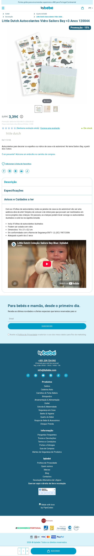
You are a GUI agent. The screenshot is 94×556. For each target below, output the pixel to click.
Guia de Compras (47, 448)
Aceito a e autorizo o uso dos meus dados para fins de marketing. (48, 334)
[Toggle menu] (3, 8)
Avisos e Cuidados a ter (19, 199)
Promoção (76, 27)
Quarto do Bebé (47, 417)
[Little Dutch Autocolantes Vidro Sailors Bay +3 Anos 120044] (47, 109)
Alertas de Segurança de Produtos (47, 452)
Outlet (47, 403)
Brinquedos (47, 396)
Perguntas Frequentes (47, 435)
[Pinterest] (10, 171)
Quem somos (47, 466)
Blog (47, 473)
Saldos (47, 386)
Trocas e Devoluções (47, 438)
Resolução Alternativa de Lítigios (47, 480)
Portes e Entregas (47, 445)
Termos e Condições (47, 442)
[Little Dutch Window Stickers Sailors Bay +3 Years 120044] (38, 109)
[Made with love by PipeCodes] (47, 506)
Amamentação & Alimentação (47, 400)
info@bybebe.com (47, 370)
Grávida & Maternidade (47, 407)
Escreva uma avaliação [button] (50, 128)
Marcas (47, 470)
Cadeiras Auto (47, 389)
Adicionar (55, 551)
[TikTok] (27, 171)
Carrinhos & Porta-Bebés (47, 393)
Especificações (13, 190)
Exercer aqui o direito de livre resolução (47, 483)
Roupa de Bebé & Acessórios (47, 420)
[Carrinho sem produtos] (82, 8)
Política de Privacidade (27, 334)
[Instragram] (15, 171)
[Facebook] (4, 171)
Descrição (10, 182)
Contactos (47, 476)
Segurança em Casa (47, 410)
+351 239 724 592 (47, 360)
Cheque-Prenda (47, 424)
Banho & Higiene (47, 413)
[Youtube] (21, 171)
